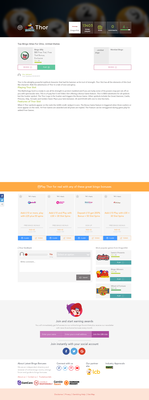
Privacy (68, 394)
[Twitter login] (74, 351)
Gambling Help (79, 394)
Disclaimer (58, 394)
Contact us (32, 377)
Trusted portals (45, 377)
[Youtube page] (77, 368)
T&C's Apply (32, 196)
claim (26, 238)
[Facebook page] (59, 368)
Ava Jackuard (27, 74)
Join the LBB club (100, 334)
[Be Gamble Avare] (58, 383)
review (26, 67)
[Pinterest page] (71, 368)
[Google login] (81, 351)
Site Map (91, 394)
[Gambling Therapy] (71, 383)
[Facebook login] (66, 351)
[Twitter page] (65, 368)
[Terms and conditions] (43, 383)
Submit (85, 278)
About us (21, 377)
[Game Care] (25, 383)
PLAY (119, 262)
